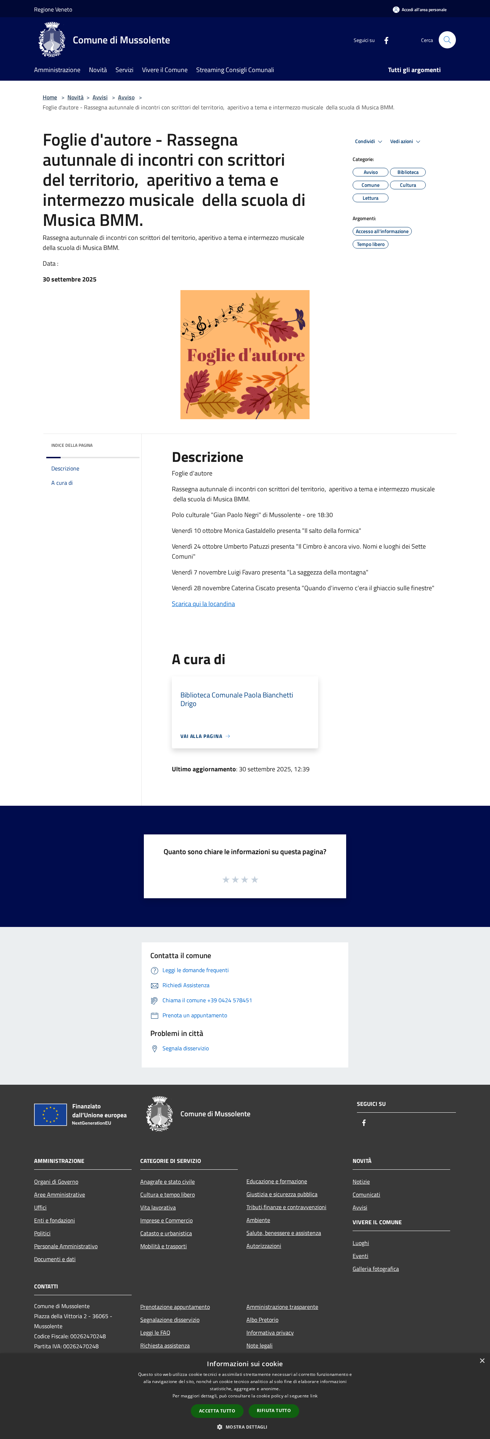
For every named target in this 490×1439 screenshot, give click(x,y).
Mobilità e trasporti (163, 1246)
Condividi (365, 141)
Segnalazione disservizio (169, 1319)
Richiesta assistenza (165, 1345)
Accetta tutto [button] (217, 1411)
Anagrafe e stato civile (167, 1181)
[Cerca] (447, 39)
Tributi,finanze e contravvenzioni (286, 1207)
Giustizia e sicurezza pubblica (281, 1194)
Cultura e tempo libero (167, 1194)
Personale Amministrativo (66, 1246)
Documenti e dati (55, 1259)
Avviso (126, 97)
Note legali (259, 1345)
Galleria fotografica (376, 1268)
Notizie (361, 1181)
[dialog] (245, 1396)
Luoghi (361, 1243)
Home (50, 97)
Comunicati (366, 1194)
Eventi (360, 1255)
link (313, 1396)
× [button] (482, 1361)
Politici (42, 1233)
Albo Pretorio (262, 1319)
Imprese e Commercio (166, 1220)
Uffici (40, 1207)
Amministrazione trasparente (282, 1306)
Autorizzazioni (263, 1245)
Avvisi (100, 97)
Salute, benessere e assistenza (283, 1233)
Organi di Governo (56, 1181)
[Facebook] (383, 39)
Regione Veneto (53, 9)
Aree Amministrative (59, 1194)
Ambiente (258, 1220)
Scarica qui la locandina (203, 604)
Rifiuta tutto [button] (274, 1410)
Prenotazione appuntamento (175, 1306)
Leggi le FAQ (155, 1332)
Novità (75, 97)
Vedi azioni (402, 141)
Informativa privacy (270, 1332)
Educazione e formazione (276, 1181)
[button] (244, 1426)
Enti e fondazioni (54, 1220)
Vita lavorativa (158, 1207)
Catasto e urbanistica (166, 1233)
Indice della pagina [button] (72, 445)
